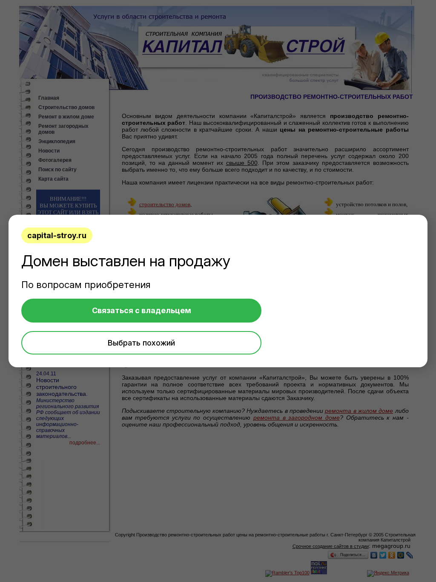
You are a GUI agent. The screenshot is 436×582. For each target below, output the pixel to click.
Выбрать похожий (141, 342)
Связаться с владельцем (141, 310)
